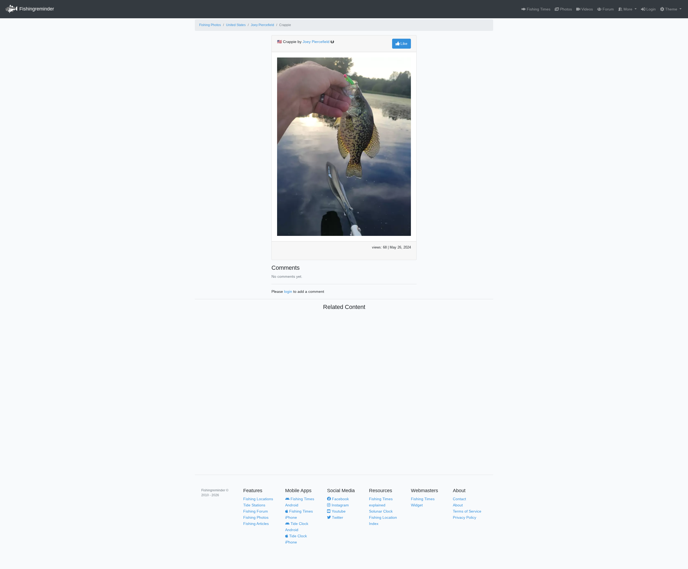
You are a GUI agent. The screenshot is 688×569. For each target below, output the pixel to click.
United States (236, 25)
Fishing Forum (255, 511)
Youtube (338, 511)
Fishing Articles (256, 523)
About (458, 505)
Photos (565, 9)
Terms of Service (467, 511)
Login (650, 9)
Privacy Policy (464, 517)
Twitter (337, 517)
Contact (459, 499)
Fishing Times (538, 9)
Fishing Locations (258, 499)
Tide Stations (254, 505)
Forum (607, 9)
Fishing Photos (210, 25)
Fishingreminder (36, 9)
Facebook (340, 499)
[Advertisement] (344, 387)
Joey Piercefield (262, 25)
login (288, 291)
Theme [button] (671, 9)
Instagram (340, 505)
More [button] (627, 9)
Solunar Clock (381, 511)
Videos (586, 9)
